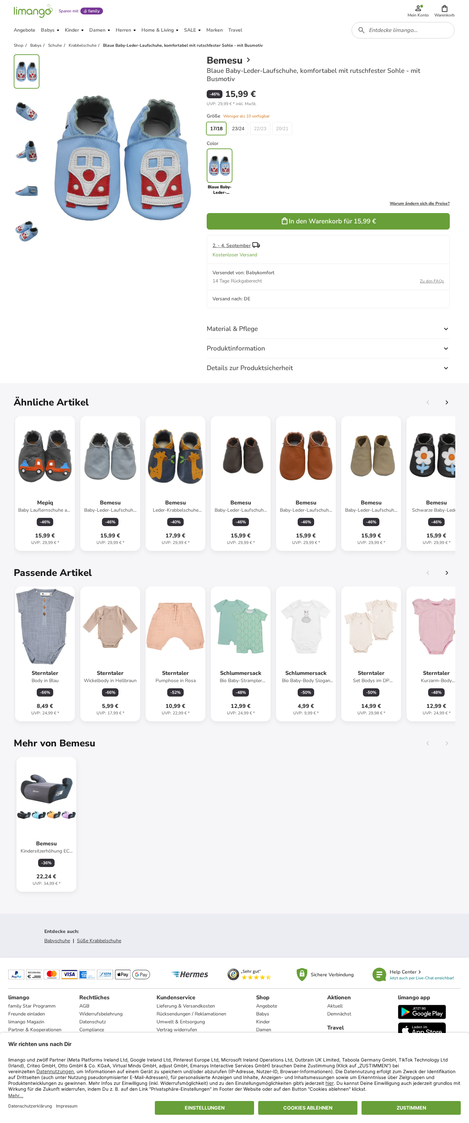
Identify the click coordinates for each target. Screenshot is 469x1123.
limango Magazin (26, 1022)
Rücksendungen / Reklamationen (191, 1014)
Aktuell (335, 1006)
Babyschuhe (57, 940)
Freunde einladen (26, 1014)
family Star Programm (32, 1006)
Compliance (91, 1029)
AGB (84, 1006)
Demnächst (339, 1014)
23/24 (238, 128)
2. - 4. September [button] (232, 245)
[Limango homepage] (33, 11)
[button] (444, 11)
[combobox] (403, 30)
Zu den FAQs (432, 281)
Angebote (266, 1006)
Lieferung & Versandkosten (186, 1006)
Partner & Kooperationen (34, 1029)
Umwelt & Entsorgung (181, 1022)
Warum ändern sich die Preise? (420, 203)
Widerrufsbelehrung (101, 1014)
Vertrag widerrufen (177, 1029)
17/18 (216, 128)
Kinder (263, 1022)
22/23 (260, 128)
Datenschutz (92, 1022)
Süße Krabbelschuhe (99, 940)
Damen (263, 1029)
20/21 (282, 128)
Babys (262, 1014)
